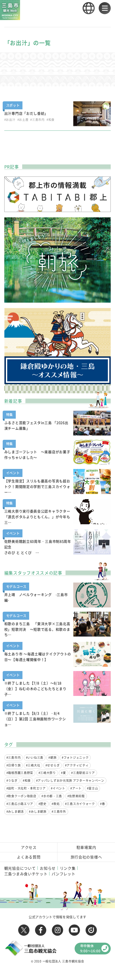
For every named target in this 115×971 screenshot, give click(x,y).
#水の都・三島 (51, 796)
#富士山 (92, 788)
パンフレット (63, 873)
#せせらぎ (52, 765)
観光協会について (20, 868)
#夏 (63, 772)
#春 (102, 804)
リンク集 (68, 868)
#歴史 (43, 804)
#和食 (27, 780)
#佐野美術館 (76, 796)
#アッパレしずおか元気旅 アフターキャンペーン (70, 780)
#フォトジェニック (75, 757)
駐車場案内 (86, 847)
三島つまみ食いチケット (26, 873)
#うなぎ (12, 780)
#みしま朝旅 (37, 811)
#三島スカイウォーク (80, 804)
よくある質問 (28, 857)
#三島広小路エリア (19, 804)
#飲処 (56, 804)
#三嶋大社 (33, 765)
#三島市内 (13, 757)
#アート (76, 788)
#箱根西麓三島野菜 (19, 772)
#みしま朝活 (15, 811)
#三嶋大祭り (47, 772)
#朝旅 (52, 757)
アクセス (29, 847)
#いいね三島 (34, 757)
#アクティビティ (77, 765)
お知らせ (48, 868)
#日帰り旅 (13, 765)
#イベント (58, 788)
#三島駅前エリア (83, 772)
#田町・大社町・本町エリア (26, 788)
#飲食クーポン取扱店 (21, 796)
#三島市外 (59, 811)
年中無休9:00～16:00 (90, 948)
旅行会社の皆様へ (86, 857)
